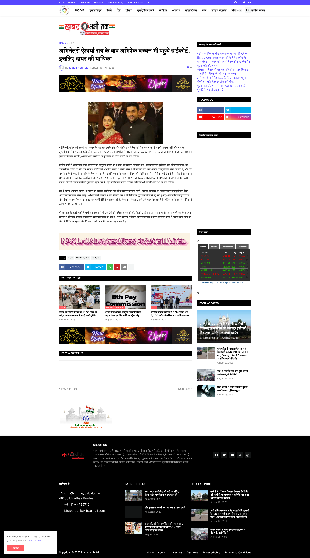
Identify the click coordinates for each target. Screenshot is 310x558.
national (96, 257)
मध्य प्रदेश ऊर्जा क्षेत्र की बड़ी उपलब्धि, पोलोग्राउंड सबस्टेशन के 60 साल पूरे (162, 493)
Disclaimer (99, 2)
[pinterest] (248, 455)
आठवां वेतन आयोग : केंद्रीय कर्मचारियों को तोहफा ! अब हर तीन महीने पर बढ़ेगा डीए (123, 314)
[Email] (124, 267)
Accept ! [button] (16, 547)
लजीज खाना (258, 10)
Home (62, 2)
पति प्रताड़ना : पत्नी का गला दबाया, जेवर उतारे (165, 507)
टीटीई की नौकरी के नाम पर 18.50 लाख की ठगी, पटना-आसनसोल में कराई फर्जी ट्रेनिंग (78, 314)
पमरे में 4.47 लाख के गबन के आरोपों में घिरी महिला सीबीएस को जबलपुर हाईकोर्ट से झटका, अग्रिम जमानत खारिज (230, 494)
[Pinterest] (117, 267)
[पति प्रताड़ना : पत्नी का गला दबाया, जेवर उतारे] (133, 512)
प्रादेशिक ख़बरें (145, 10)
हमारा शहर (96, 10)
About (161, 552)
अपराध (176, 10)
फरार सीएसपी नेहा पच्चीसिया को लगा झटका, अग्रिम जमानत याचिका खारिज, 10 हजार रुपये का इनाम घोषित (164, 527)
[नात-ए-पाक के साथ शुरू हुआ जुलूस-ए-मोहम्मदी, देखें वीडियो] (206, 375)
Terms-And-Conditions (137, 2)
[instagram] (240, 455)
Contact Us (85, 2)
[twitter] (244, 2)
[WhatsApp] (110, 267)
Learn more (34, 540)
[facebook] (235, 2)
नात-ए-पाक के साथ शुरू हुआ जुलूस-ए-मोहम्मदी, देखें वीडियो (233, 372)
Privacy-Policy (115, 2)
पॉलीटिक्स (191, 10)
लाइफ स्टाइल (219, 10)
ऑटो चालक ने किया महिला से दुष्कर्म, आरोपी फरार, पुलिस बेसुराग (232, 388)
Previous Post (69, 388)
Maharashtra (82, 257)
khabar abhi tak (90, 552)
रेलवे (109, 10)
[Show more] (131, 267)
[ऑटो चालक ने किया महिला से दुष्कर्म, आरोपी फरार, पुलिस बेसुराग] (206, 391)
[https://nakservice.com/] (210, 124)
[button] (239, 10)
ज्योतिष (163, 10)
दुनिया (129, 10)
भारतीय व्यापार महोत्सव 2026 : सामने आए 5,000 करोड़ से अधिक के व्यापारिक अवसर (170, 314)
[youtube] (249, 2)
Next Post (184, 388)
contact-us (176, 552)
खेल (204, 10)
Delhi (71, 43)
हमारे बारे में (72, 2)
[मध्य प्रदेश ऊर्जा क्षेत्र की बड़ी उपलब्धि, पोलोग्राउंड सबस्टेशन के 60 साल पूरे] (133, 495)
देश (119, 10)
